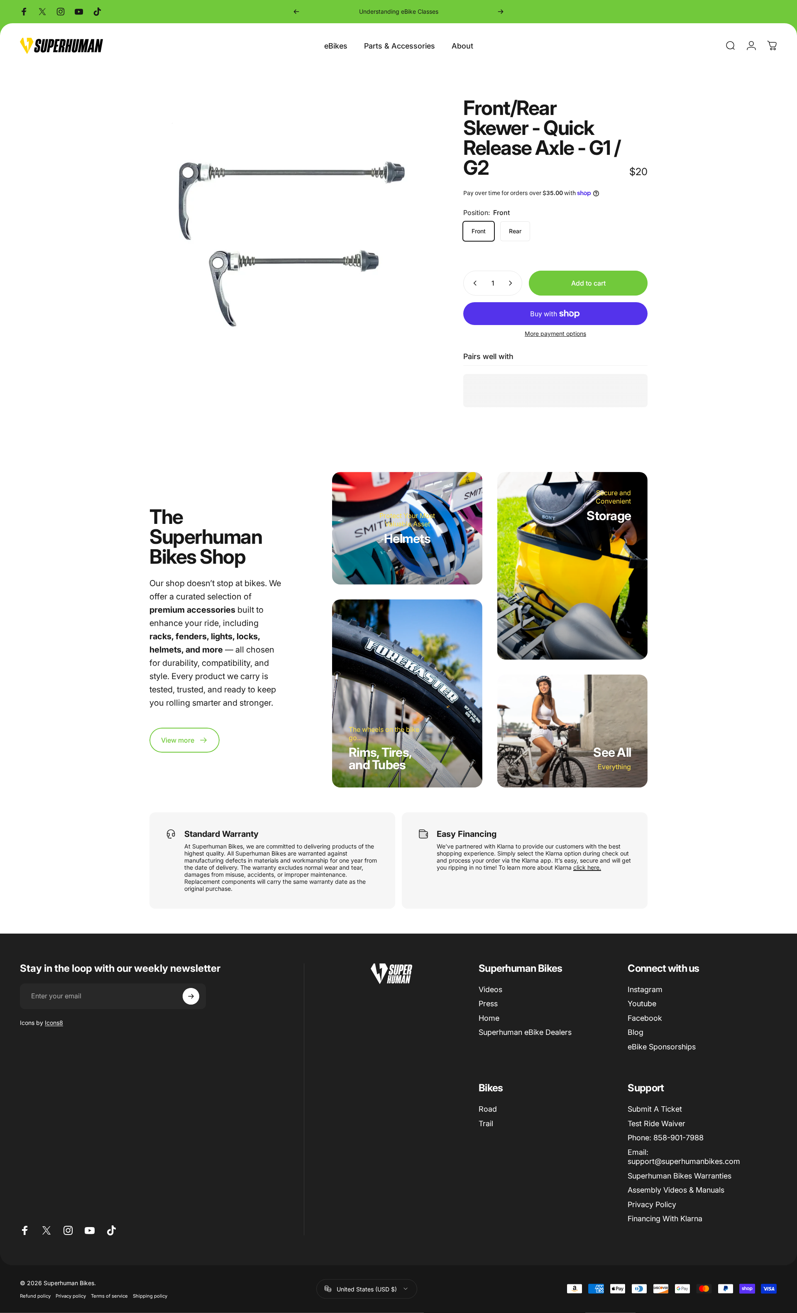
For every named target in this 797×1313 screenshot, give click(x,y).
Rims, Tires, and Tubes (380, 758)
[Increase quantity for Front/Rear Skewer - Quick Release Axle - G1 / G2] (512, 283)
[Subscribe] (191, 996)
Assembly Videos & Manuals (676, 1190)
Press (488, 1003)
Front (479, 231)
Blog (635, 1032)
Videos (490, 989)
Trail (486, 1123)
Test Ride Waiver (656, 1123)
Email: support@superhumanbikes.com (684, 1157)
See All (612, 752)
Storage (609, 515)
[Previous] (296, 11)
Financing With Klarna (665, 1218)
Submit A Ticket (655, 1109)
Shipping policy (150, 1295)
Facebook (645, 1018)
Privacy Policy (652, 1204)
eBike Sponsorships (662, 1046)
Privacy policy (71, 1295)
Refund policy (35, 1295)
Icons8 (54, 1022)
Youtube (642, 1003)
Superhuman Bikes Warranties (679, 1175)
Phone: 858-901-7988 (666, 1137)
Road (488, 1109)
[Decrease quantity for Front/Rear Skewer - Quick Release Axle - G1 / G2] (473, 283)
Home (489, 1018)
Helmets (407, 538)
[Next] (500, 11)
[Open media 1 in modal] (287, 236)
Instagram (645, 989)
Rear (515, 231)
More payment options (555, 333)
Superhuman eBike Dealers (525, 1032)
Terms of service (109, 1295)
